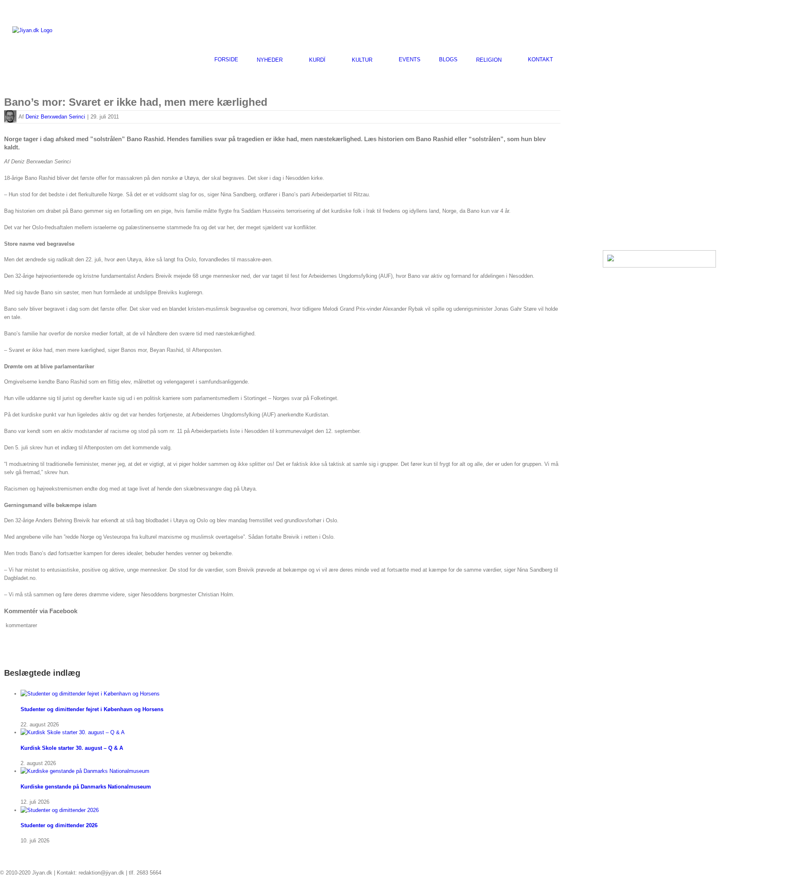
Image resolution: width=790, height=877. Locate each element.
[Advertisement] (681, 29)
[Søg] (574, 59)
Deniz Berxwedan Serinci (55, 117)
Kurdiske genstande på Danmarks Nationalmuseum (86, 787)
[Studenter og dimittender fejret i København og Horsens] (90, 694)
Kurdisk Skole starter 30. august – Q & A (72, 748)
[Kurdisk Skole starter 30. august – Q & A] (73, 732)
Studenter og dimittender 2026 (59, 825)
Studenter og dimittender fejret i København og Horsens (92, 709)
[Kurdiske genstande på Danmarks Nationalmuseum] (85, 771)
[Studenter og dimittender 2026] (60, 810)
